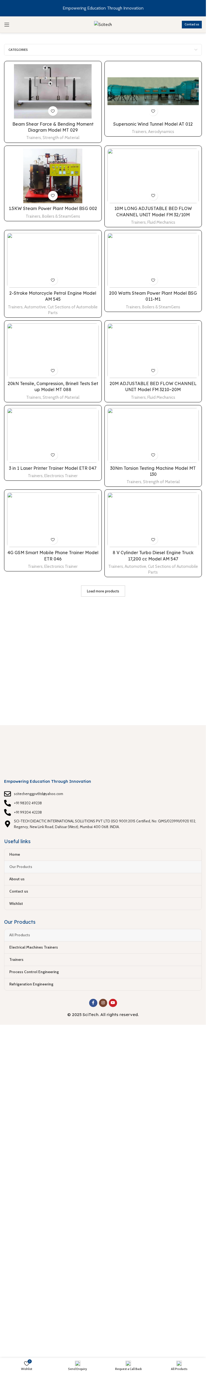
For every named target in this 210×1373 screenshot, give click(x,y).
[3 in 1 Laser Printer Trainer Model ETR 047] (53, 435)
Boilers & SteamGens (61, 216)
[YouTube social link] (113, 1003)
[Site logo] (103, 24)
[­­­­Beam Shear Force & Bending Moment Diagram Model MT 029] (53, 91)
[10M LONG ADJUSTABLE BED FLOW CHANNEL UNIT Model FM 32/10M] (153, 176)
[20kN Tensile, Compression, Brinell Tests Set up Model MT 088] (53, 350)
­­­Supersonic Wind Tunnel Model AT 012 (153, 124)
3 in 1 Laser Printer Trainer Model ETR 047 (53, 468)
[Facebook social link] (93, 1003)
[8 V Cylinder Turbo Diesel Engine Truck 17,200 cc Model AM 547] (153, 519)
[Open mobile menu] (6, 24)
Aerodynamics (161, 131)
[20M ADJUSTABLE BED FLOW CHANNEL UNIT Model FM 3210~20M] (153, 350)
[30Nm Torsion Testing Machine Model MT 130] (153, 435)
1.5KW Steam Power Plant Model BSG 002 (53, 208)
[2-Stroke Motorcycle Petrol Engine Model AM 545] (53, 260)
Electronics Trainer (61, 475)
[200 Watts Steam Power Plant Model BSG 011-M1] (153, 260)
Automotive (35, 306)
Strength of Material (61, 137)
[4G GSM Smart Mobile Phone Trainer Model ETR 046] (53, 519)
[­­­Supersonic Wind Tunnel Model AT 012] (153, 91)
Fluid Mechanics (161, 222)
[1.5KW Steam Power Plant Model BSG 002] (53, 176)
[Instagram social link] (103, 1003)
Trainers (33, 137)
